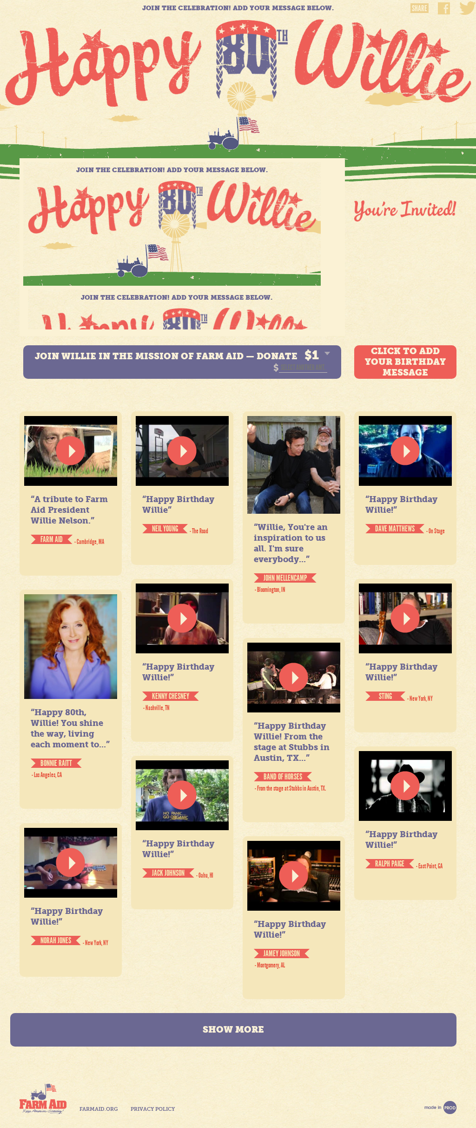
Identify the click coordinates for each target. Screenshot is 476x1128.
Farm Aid (43, 1099)
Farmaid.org (98, 1109)
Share (419, 8)
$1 (311, 355)
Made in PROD (440, 1107)
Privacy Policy (153, 1109)
